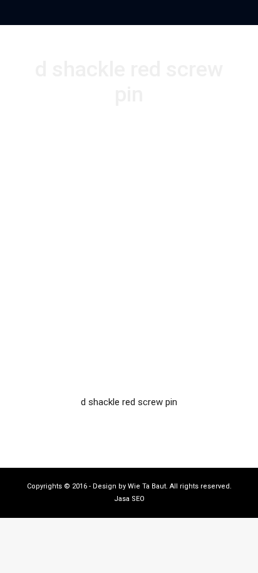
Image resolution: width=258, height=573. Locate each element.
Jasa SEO (129, 499)
